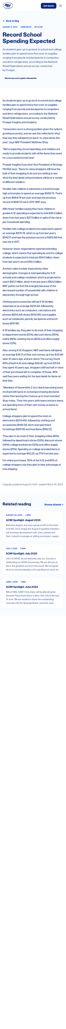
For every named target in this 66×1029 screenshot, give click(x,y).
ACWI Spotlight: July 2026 (21, 553)
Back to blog (12, 21)
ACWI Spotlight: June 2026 (22, 586)
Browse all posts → (54, 504)
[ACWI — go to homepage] (8, 6)
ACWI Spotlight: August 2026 (23, 520)
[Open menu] (60, 6)
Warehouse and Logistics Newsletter (21, 78)
